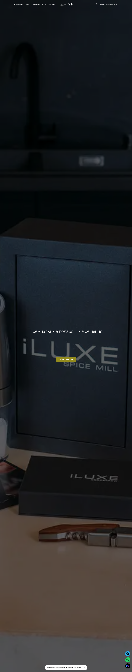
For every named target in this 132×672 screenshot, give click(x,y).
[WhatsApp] (127, 659)
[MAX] (127, 665)
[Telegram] (127, 653)
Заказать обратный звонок (109, 4)
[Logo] (66, 4)
